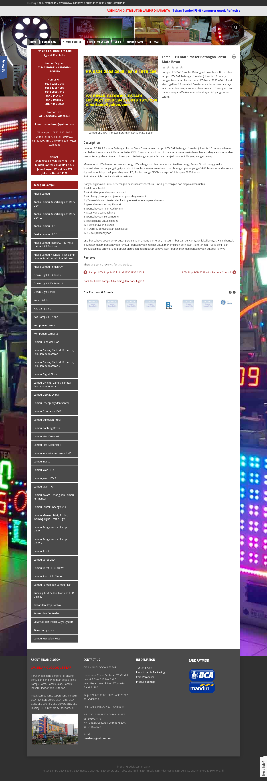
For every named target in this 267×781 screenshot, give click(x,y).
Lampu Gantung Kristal (47, 428)
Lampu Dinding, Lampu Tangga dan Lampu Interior (52, 384)
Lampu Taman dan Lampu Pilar (52, 584)
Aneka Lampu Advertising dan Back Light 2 (54, 215)
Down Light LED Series (47, 275)
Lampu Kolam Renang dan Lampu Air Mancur (54, 496)
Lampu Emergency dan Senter (51, 403)
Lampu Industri (42, 461)
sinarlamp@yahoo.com (59, 124)
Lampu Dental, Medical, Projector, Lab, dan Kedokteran (54, 352)
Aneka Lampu (42, 193)
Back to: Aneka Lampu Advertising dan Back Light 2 (114, 281)
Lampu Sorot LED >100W (49, 568)
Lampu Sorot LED (44, 559)
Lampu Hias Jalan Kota (47, 638)
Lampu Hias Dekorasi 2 (47, 444)
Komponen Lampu (45, 325)
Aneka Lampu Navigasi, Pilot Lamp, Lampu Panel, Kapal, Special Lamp (54, 256)
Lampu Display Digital (46, 394)
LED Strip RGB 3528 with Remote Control (206, 272)
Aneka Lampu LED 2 (46, 234)
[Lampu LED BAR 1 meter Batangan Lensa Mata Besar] (121, 93)
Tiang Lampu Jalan (44, 630)
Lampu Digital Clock (45, 374)
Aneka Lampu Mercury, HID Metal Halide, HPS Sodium (54, 244)
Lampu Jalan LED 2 (45, 478)
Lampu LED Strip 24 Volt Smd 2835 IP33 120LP (116, 272)
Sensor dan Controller (46, 613)
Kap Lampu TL (42, 308)
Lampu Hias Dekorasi (46, 436)
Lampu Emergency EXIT (48, 411)
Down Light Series (44, 291)
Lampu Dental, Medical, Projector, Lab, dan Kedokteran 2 (54, 364)
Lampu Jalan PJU (43, 486)
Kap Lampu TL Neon (46, 317)
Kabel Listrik (41, 300)
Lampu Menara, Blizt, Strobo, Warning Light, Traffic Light (51, 517)
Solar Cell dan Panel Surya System (54, 621)
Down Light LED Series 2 (48, 283)
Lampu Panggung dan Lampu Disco (51, 529)
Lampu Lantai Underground (50, 507)
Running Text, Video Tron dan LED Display (54, 594)
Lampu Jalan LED (44, 470)
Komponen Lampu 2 (46, 333)
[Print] (234, 56)
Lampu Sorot (41, 551)
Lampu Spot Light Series (48, 576)
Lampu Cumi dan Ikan (46, 342)
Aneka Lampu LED (44, 226)
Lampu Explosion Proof (47, 419)
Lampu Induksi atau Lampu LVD (52, 453)
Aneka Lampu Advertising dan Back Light (54, 203)
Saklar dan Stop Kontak (47, 605)
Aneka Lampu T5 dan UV (48, 266)
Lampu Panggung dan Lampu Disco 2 (51, 541)
